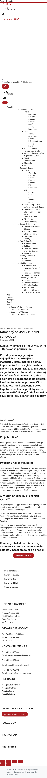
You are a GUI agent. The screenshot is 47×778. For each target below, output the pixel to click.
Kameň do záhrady (27, 224)
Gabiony (27, 246)
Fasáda (31, 192)
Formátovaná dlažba (32, 151)
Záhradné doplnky (31, 285)
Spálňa (31, 124)
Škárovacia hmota (31, 288)
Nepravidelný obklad (32, 209)
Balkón (31, 146)
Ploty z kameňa (26, 241)
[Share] (8, 761)
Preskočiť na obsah (7, 1)
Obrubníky (28, 163)
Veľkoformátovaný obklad (34, 207)
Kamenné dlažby (10, 579)
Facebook (9, 722)
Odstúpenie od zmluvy (20, 312)
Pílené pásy (28, 219)
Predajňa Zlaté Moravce (11, 685)
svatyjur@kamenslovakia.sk (19, 673)
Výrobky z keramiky (27, 256)
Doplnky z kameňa (31, 275)
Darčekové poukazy (32, 292)
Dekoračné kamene (32, 227)
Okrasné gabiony (31, 248)
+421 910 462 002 (12, 652)
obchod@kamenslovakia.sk (19, 655)
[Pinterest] (10, 4)
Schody (31, 126)
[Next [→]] (8, 764)
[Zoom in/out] (20, 761)
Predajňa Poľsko (8, 694)
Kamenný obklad (26, 168)
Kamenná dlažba (26, 109)
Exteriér (27, 131)
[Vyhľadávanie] (5, 86)
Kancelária (32, 129)
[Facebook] (3, 4)
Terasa (31, 134)
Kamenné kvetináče (32, 273)
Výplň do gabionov (31, 251)
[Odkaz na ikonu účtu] (3, 14)
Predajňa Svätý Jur (9, 688)
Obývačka (32, 114)
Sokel (30, 195)
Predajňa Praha (8, 691)
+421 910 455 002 (12, 670)
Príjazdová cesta (35, 141)
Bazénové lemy (30, 148)
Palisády (27, 253)
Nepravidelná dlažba (32, 156)
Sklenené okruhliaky (32, 290)
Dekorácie (28, 261)
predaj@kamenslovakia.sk (18, 665)
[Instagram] (7, 4)
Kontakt (9, 302)
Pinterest (9, 746)
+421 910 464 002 (12, 660)
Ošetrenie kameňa (31, 283)
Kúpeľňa (31, 122)
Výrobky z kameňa (27, 263)
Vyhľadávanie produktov (11, 82)
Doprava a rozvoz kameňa (21, 307)
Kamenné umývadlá (32, 266)
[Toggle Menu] (5, 102)
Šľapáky (27, 158)
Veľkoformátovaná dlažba (34, 153)
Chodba (31, 119)
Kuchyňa (31, 117)
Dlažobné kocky (30, 161)
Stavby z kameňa (11, 587)
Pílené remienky (30, 222)
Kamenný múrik (30, 244)
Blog (8, 295)
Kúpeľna (31, 180)
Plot (29, 197)
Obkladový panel (30, 217)
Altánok (31, 202)
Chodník (31, 139)
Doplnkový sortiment (28, 278)
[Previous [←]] (2, 764)
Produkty (10, 107)
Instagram (9, 734)
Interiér (26, 112)
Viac (8, 305)
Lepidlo (27, 280)
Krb (29, 185)
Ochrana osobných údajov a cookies (25, 772)
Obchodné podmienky (19, 309)
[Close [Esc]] (2, 761)
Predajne (10, 300)
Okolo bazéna (33, 136)
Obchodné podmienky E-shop (23, 314)
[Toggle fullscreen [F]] (14, 761)
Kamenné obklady (11, 583)
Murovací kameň (30, 231)
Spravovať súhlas (12, 774)
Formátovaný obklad (32, 205)
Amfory (27, 258)
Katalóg (10, 297)
